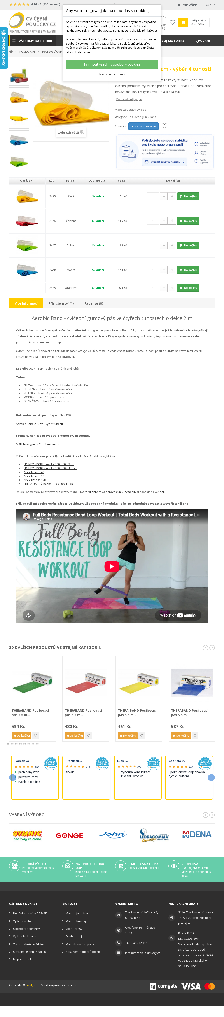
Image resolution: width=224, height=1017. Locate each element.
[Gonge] (69, 836)
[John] (112, 835)
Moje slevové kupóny (80, 944)
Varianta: (120, 126)
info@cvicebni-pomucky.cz (142, 953)
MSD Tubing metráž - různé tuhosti (38, 444)
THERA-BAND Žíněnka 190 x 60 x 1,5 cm (49, 484)
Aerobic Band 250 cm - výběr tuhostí (39, 424)
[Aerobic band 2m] (19, 76)
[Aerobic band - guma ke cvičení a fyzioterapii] (19, 119)
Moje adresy (74, 929)
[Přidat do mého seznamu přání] (164, 126)
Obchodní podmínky (26, 929)
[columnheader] (27, 180)
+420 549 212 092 (136, 943)
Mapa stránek (22, 959)
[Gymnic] (27, 835)
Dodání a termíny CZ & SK (29, 913)
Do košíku (190, 196)
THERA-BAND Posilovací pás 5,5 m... (137, 712)
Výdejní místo (21, 921)
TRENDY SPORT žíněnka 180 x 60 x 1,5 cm (50, 468)
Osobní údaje (75, 936)
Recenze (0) (94, 303)
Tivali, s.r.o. (33, 985)
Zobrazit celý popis (118, 99)
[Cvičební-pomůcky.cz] (32, 22)
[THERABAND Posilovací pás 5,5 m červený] (86, 683)
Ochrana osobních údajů (29, 952)
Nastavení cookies (112, 74)
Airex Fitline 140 (34, 472)
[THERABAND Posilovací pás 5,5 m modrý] (192, 683)
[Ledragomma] (154, 835)
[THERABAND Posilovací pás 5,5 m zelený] (32, 683)
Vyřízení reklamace (25, 936)
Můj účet (70, 903)
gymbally (130, 492)
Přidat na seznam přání (35, 735)
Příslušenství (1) (61, 303)
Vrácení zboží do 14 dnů (28, 944)
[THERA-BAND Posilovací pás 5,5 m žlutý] (139, 683)
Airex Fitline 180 (34, 476)
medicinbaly (93, 492)
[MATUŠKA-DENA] (197, 834)
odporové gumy (112, 492)
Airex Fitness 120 (35, 480)
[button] (32, 40)
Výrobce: (120, 110)
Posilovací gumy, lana (142, 117)
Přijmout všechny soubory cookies (112, 64)
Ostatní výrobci (136, 110)
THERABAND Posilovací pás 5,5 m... (30, 712)
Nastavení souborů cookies (84, 952)
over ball (158, 492)
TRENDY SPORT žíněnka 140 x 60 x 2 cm (49, 464)
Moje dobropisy (76, 921)
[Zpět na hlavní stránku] (11, 51)
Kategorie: (121, 117)
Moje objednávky (77, 913)
